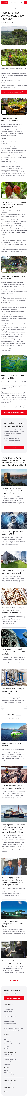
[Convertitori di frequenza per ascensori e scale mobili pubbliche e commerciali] (14, 596)
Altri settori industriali (9, 1021)
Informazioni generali (9, 1087)
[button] (18, 2)
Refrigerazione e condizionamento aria (13, 1028)
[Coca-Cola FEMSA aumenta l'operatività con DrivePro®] (14, 949)
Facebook (14, 993)
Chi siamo (6, 1068)
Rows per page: (10, 714)
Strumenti (6, 1034)
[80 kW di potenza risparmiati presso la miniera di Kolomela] (14, 774)
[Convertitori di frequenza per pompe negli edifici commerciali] (14, 677)
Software (6, 1039)
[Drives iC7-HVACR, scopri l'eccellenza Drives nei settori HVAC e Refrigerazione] (14, 477)
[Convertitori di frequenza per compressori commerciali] (14, 559)
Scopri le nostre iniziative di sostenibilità (14, 412)
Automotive (7, 1007)
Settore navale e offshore (10, 1023)
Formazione (7, 1046)
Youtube (21, 993)
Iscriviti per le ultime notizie (14, 998)
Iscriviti (14, 447)
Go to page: (11, 718)
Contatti (6, 1048)
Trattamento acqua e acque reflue (12, 1030)
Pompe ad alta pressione (10, 1059)
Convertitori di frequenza (10, 1057)
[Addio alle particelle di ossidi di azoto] (14, 732)
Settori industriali (8, 1004)
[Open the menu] (25, 2)
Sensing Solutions (8, 1061)
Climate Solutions (8, 1054)
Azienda (6, 1070)
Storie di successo (8, 1041)
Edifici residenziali (8, 1011)
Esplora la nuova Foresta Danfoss (12, 92)
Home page (3, 8)
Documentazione (8, 1036)
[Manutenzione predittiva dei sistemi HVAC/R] (14, 520)
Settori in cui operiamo (10, 1052)
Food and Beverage (8, 1019)
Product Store (7, 1064)
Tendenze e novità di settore (11, 1075)
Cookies (6, 1091)
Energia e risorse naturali (10, 1016)
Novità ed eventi (8, 1072)
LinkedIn (6, 993)
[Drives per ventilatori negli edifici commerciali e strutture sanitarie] (14, 638)
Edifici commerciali (8, 1009)
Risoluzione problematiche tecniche (12, 1044)
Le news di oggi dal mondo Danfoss (18, 8)
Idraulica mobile (8, 1026)
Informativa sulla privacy (10, 1080)
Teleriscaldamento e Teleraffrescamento (13, 1014)
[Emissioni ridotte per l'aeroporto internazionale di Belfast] (14, 910)
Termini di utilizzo (8, 1084)
